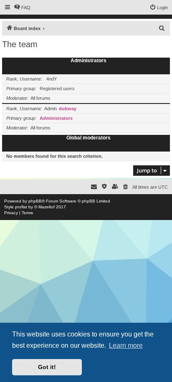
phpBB (35, 201)
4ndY (51, 78)
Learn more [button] (126, 345)
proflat (21, 207)
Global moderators (88, 138)
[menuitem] (22, 8)
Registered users (57, 88)
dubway (67, 108)
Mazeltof (46, 207)
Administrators (88, 60)
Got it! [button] (47, 367)
